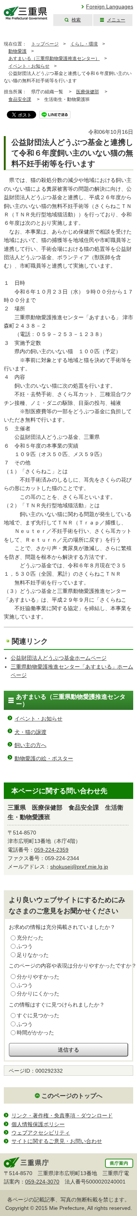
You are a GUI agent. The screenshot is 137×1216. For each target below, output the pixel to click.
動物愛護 (17, 51)
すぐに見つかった (38, 1015)
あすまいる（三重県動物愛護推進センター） (54, 58)
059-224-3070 (42, 1182)
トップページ (45, 44)
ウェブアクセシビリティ (40, 1133)
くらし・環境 (84, 44)
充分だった (30, 938)
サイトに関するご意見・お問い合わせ (56, 1141)
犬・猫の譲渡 (30, 732)
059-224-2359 (51, 850)
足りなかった (33, 955)
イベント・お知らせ (28, 66)
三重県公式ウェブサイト (26, 13)
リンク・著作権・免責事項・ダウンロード (62, 1115)
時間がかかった (35, 1032)
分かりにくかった (38, 993)
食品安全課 (19, 99)
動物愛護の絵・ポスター (43, 758)
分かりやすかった (38, 977)
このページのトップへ (71, 1096)
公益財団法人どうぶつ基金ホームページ (59, 658)
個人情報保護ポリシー (38, 1124)
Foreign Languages (109, 6)
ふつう (25, 946)
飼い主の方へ (30, 745)
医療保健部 (87, 91)
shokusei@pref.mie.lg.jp (79, 867)
